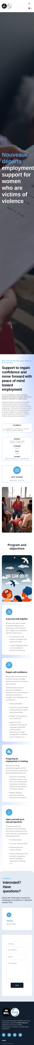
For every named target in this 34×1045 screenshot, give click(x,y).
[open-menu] (29, 3)
